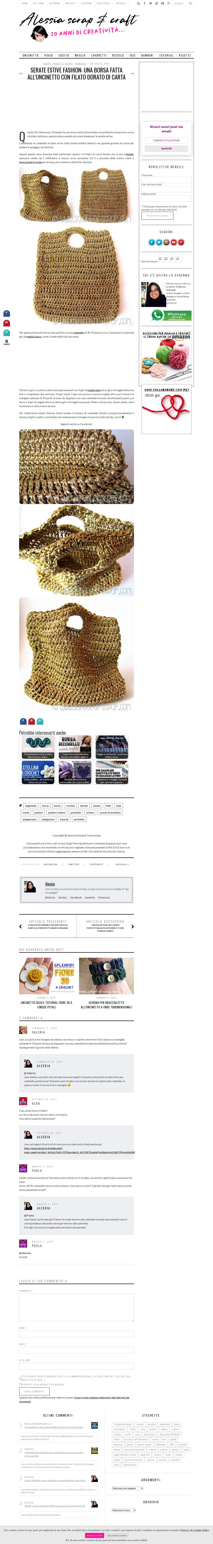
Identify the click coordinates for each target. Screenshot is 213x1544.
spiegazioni (48, 819)
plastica (175, 1449)
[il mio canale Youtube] (173, 245)
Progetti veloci (63, 63)
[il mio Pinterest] (181, 245)
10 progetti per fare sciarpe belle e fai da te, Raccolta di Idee (54, 1427)
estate (96, 805)
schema (179, 1454)
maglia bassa (33, 336)
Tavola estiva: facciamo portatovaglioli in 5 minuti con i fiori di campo (105, 926)
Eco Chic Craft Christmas (136, 1439)
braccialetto (119, 1429)
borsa (45, 805)
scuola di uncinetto (110, 812)
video (48, 55)
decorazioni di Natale (170, 1434)
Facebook (51, 864)
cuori (137, 1434)
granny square (145, 1444)
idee (133, 55)
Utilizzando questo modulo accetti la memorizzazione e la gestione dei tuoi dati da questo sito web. (75, 1378)
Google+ (90, 897)
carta (142, 1429)
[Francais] (179, 261)
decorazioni (149, 1434)
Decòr (47, 63)
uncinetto (30, 55)
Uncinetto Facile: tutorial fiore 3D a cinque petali (46, 1004)
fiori (164, 1439)
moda (26, 812)
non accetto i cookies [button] (117, 1535)
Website (50, 897)
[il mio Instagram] (166, 245)
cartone (153, 1429)
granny (130, 1444)
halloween (161, 1444)
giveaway (118, 1444)
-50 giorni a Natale (123, 1424)
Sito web (24, 1360)
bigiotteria (165, 1424)
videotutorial (129, 1465)
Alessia (50, 883)
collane (175, 1429)
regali (186, 1449)
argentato (31, 805)
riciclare (157, 1454)
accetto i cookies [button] (94, 1535)
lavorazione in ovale (30, 162)
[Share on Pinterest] (31, 723)
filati (108, 805)
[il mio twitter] (159, 245)
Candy (132, 1429)
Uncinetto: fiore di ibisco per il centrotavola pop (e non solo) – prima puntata (54, 1454)
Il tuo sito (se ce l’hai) (151, 184)
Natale (129, 154)
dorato (84, 805)
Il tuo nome (146, 175)
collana (164, 1429)
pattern (38, 812)
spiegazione (29, 819)
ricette (185, 55)
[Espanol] (173, 261)
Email (23, 1344)
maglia (80, 55)
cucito (64, 55)
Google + (122, 864)
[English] (161, 261)
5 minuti (140, 1424)
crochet (70, 805)
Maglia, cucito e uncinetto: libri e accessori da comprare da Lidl (55, 1506)
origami (152, 1449)
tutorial (166, 55)
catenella (78, 332)
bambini (147, 55)
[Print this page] (40, 723)
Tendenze (80, 63)
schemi (90, 812)
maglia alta (94, 390)
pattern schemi (56, 812)
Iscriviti (166, 148)
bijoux (177, 1424)
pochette (76, 812)
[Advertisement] (167, 29)
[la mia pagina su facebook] (151, 245)
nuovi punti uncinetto (134, 1449)
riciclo (118, 55)
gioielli (173, 1439)
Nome (23, 1327)
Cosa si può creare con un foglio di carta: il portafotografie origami (48, 924)
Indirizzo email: (148, 194)
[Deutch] (167, 261)
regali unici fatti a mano (125, 1454)
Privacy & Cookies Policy (195, 1530)
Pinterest (97, 864)
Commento (26, 1290)
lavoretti (99, 55)
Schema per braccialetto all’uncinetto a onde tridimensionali (106, 1004)
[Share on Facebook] (23, 723)
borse (57, 805)
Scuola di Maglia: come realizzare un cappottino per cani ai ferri (55, 1480)
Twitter (73, 864)
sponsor (151, 1460)
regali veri (145, 1454)
